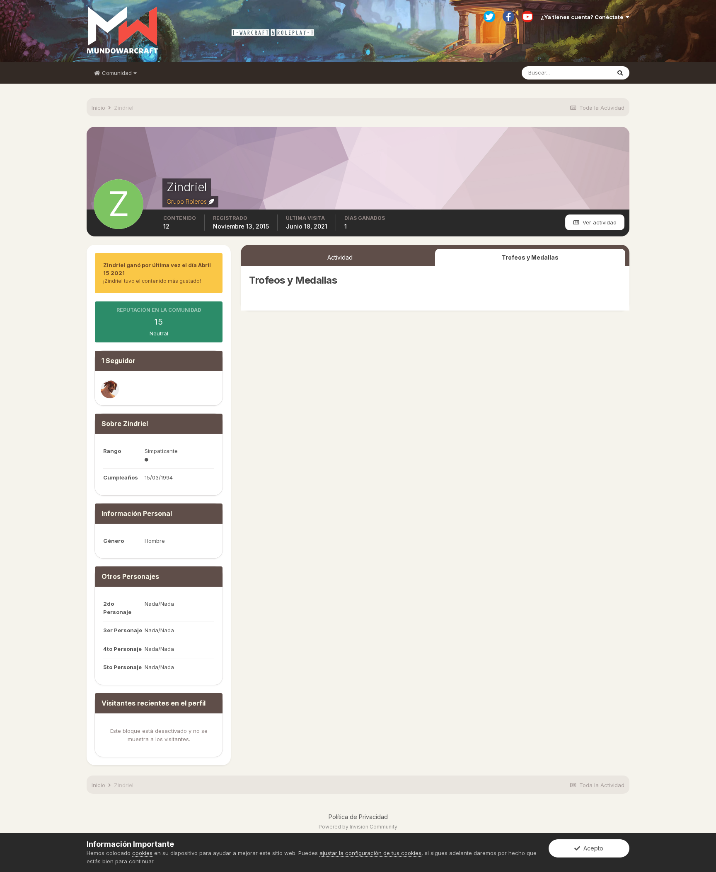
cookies (142, 853)
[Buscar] (620, 72)
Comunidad (116, 73)
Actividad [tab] (340, 257)
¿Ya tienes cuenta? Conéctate (583, 17)
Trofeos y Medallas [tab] (530, 257)
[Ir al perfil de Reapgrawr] (110, 389)
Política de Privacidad (358, 816)
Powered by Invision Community (358, 827)
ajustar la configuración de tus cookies (370, 853)
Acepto (591, 848)
